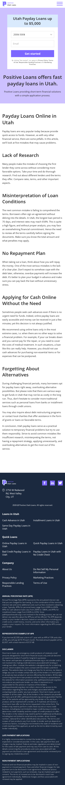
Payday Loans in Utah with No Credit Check (47, 553)
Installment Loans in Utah (46, 520)
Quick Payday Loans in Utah (47, 543)
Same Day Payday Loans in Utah (16, 527)
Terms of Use (40, 582)
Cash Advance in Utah (13, 520)
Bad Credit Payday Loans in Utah (16, 553)
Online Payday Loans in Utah (14, 545)
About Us (7, 569)
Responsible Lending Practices (30, 62)
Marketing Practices (43, 577)
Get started (32, 53)
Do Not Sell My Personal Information (45, 571)
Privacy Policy (43, 60)
